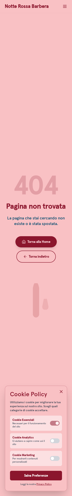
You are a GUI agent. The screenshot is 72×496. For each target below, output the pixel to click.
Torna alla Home (38, 241)
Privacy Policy (44, 484)
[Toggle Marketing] (55, 458)
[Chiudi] (61, 391)
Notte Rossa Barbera (27, 6)
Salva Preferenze (36, 475)
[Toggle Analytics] (55, 440)
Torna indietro (39, 256)
